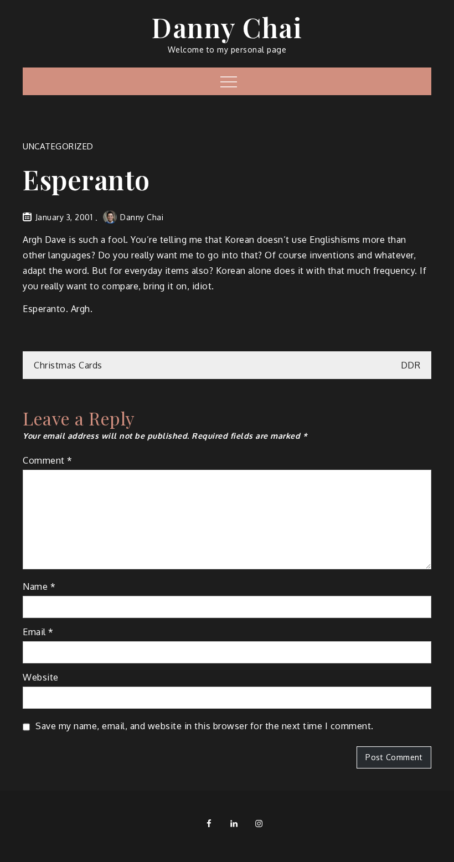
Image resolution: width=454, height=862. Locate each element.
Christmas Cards (68, 365)
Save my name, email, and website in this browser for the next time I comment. (204, 725)
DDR (411, 365)
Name (39, 586)
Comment (48, 460)
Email (38, 631)
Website (41, 677)
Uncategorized (58, 146)
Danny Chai (227, 27)
